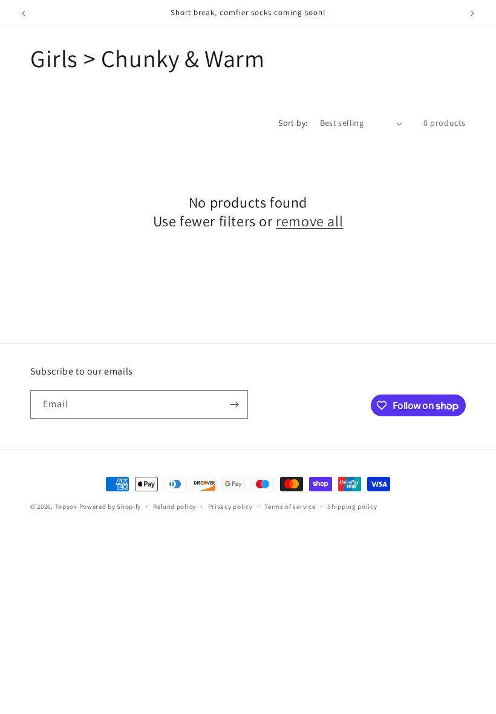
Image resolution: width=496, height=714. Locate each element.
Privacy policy (230, 506)
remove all (309, 221)
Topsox (66, 506)
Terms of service (289, 506)
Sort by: (292, 122)
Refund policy (174, 506)
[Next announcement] (472, 13)
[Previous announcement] (23, 13)
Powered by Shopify (110, 506)
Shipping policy (352, 506)
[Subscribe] (234, 404)
